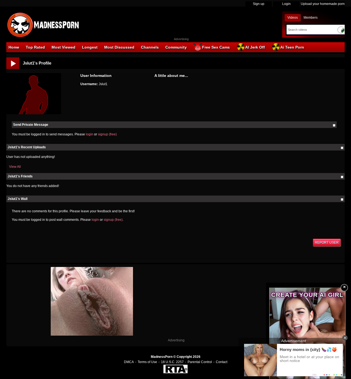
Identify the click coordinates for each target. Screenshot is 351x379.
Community (176, 47)
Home (14, 47)
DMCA (129, 362)
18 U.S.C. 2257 (172, 362)
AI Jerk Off (255, 47)
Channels (150, 47)
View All (15, 167)
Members (311, 17)
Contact (221, 362)
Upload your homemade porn (323, 4)
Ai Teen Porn (292, 47)
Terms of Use (147, 362)
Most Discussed (119, 47)
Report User (327, 242)
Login (286, 4)
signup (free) (107, 134)
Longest (90, 47)
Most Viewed (63, 47)
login (89, 134)
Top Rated (35, 47)
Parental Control (200, 362)
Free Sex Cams (216, 47)
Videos (292, 17)
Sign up (258, 4)
